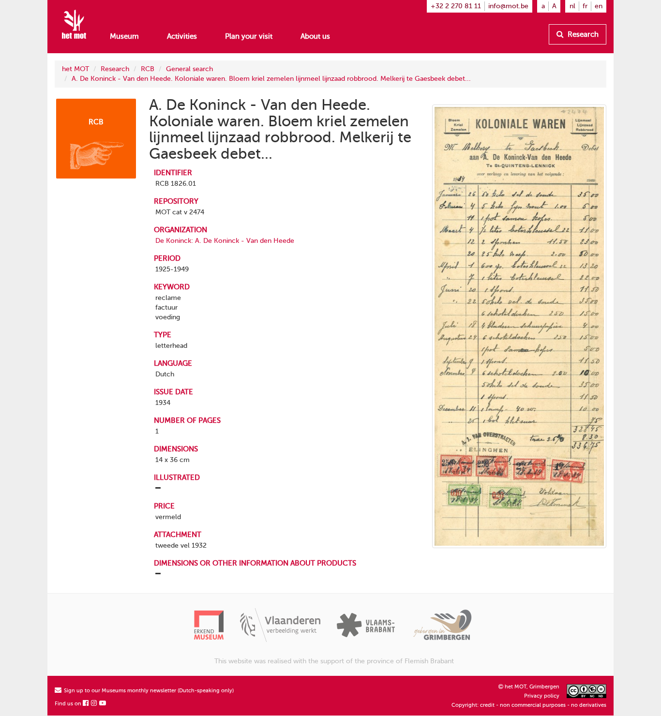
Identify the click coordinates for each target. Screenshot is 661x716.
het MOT (75, 69)
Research (582, 34)
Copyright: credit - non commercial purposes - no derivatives (528, 705)
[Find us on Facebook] (86, 704)
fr (585, 6)
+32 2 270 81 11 (456, 6)
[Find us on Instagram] (94, 704)
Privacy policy (541, 696)
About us (315, 36)
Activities (182, 36)
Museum (124, 36)
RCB (147, 69)
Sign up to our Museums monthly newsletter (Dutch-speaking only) (148, 690)
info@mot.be (508, 6)
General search (189, 69)
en (598, 6)
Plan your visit (248, 36)
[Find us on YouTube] (103, 704)
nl (572, 6)
